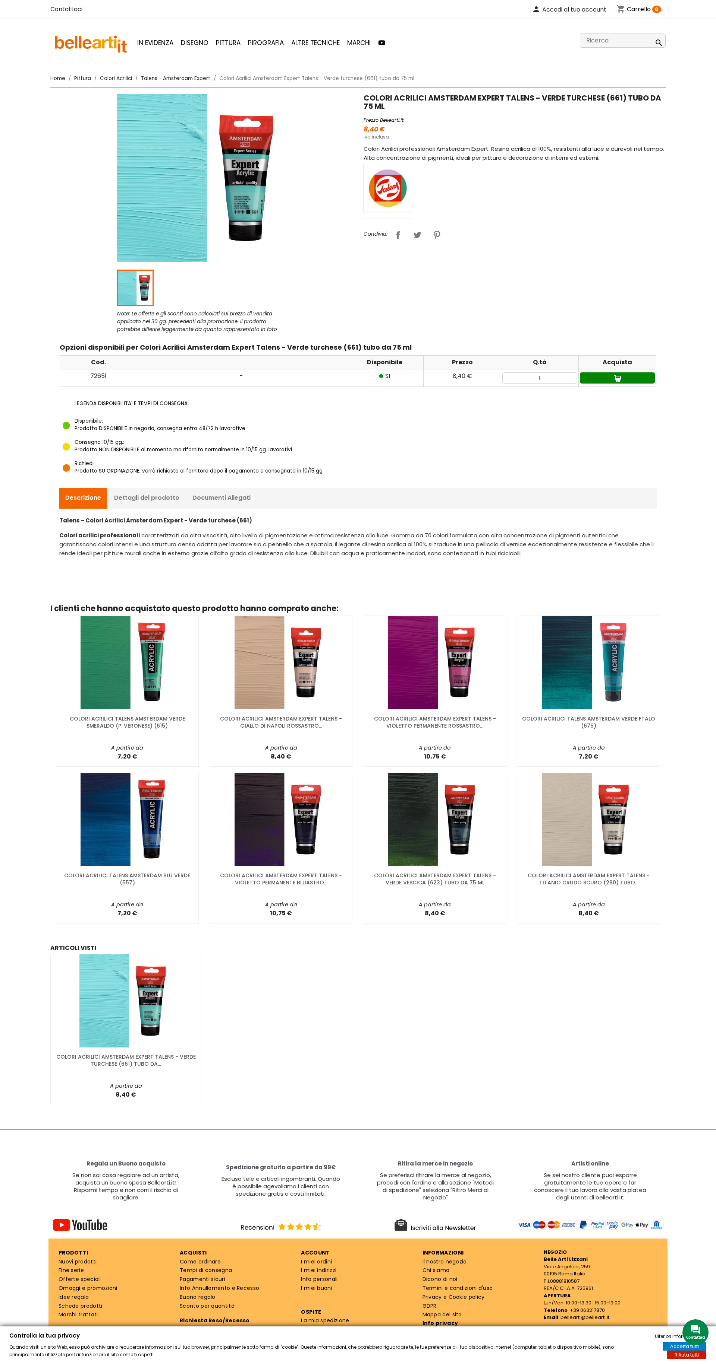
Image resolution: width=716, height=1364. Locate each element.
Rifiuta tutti (687, 1354)
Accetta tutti (684, 1346)
